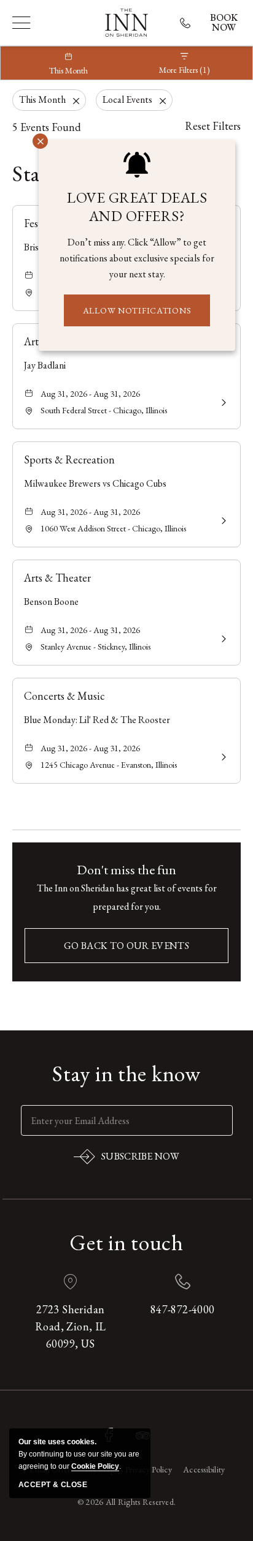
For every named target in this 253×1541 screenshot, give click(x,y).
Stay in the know (126, 1074)
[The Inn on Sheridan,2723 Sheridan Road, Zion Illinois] (126, 23)
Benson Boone (51, 601)
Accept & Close (52, 1484)
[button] (126, 945)
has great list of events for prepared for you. (127, 897)
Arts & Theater (57, 578)
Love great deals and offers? (137, 207)
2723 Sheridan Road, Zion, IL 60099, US (70, 1326)
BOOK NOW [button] (223, 22)
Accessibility (204, 1469)
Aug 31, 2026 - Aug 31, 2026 (90, 393)
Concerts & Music (64, 696)
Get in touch (126, 1243)
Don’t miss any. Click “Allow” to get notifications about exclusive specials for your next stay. (137, 258)
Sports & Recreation (69, 459)
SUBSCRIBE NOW (126, 1159)
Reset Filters (213, 126)
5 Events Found (46, 127)
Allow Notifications (137, 310)
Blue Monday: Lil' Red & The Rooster (97, 719)
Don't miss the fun (126, 870)
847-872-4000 (182, 1309)
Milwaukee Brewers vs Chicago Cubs (95, 483)
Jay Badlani (45, 365)
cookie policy (95, 1466)
